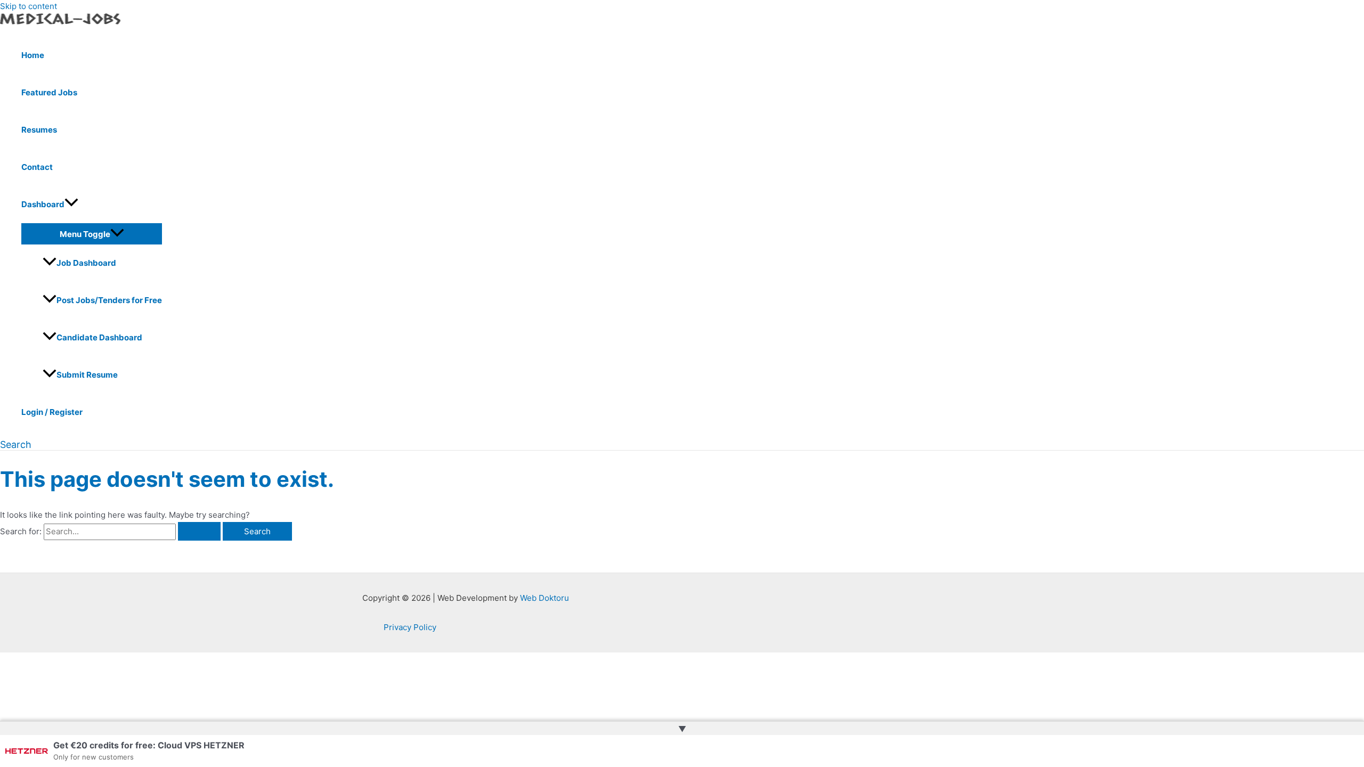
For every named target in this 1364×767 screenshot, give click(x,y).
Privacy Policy (410, 627)
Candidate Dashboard (99, 337)
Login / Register (52, 412)
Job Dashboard (86, 263)
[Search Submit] (199, 531)
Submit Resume (87, 375)
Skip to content (28, 6)
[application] (71, 204)
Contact (37, 167)
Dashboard (42, 204)
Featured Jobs (49, 92)
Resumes (39, 130)
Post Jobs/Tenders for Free (109, 300)
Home (32, 55)
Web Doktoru (544, 598)
